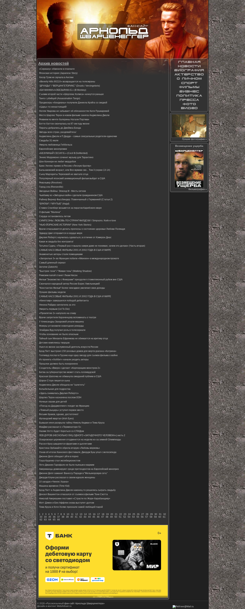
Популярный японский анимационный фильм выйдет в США (72, 178)
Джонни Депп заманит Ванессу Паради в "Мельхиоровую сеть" (73, 473)
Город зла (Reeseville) (51, 187)
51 (120, 517)
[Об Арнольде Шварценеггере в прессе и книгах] (189, 100)
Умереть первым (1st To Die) (54, 309)
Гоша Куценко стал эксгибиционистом (59, 460)
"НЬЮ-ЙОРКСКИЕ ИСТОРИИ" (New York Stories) (65, 224)
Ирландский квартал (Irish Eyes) (56, 418)
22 (120, 514)
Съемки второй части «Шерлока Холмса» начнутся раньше (71, 94)
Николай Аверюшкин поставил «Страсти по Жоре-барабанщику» (74, 498)
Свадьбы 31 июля (48, 140)
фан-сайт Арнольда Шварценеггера (83, 603)
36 (54, 517)
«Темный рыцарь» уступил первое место (61, 410)
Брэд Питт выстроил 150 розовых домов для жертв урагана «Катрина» (77, 351)
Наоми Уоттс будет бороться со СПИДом (61, 431)
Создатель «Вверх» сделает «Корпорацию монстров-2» (69, 368)
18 (103, 514)
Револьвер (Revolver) (50, 182)
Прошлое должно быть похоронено (58, 363)
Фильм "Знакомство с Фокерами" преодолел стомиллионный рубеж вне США (80, 279)
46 (98, 517)
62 (41, 519)
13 (81, 514)
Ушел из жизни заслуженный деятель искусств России (68, 347)
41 (76, 517)
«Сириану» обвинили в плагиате (57, 69)
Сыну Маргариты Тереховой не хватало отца (63, 174)
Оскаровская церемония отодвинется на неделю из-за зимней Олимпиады (80, 439)
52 (124, 517)
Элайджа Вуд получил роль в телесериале (62, 330)
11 (72, 514)
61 (164, 517)
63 (45, 519)
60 (159, 517)
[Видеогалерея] (189, 108)
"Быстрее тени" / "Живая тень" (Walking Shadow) (65, 271)
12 (76, 514)
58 (151, 517)
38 (63, 517)
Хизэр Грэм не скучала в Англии (56, 77)
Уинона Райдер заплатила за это (57, 304)
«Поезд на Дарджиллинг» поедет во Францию (64, 406)
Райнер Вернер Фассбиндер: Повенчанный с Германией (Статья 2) (76, 199)
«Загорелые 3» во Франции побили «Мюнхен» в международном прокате (79, 258)
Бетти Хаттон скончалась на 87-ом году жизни (64, 123)
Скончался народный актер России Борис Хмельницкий (69, 283)
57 (146, 517)
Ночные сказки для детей (53, 401)
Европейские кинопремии (53, 149)
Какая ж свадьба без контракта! (56, 241)
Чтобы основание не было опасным (58, 334)
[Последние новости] (189, 66)
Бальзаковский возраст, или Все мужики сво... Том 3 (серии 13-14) (74, 170)
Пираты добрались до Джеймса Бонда (60, 128)
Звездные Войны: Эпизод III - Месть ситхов (62, 191)
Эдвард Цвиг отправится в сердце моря (60, 233)
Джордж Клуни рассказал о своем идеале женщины (67, 477)
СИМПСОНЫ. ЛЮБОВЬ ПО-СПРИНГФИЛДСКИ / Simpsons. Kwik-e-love (77, 220)
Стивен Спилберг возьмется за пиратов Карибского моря (70, 208)
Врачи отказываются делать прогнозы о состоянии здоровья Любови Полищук (82, 229)
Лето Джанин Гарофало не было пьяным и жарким (66, 464)
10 (68, 514)
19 (107, 514)
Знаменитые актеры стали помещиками (61, 254)
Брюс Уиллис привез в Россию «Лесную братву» (65, 165)
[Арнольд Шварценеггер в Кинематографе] (189, 74)
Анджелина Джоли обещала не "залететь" (62, 384)
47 (102, 517)
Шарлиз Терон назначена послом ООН (60, 397)
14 (85, 514)
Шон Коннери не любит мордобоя (57, 161)
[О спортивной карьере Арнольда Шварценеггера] (189, 83)
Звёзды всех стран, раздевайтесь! (57, 132)
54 (133, 517)
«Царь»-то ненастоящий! (53, 106)
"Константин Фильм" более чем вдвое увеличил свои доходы (72, 288)
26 (138, 514)
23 (125, 514)
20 (111, 514)
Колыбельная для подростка (54, 389)
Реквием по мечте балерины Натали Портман (64, 119)
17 (98, 514)
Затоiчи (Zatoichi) (48, 267)
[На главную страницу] (189, 62)
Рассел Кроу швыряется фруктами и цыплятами (65, 443)
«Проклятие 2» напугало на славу (57, 313)
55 (137, 517)
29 (151, 514)
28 (147, 514)
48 (107, 517)
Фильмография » (197, 189)
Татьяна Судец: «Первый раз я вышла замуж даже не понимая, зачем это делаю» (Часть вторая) (92, 245)
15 (89, 514)
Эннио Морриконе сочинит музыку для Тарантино (66, 157)
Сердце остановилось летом (54, 216)
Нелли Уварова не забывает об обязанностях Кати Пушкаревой (74, 111)
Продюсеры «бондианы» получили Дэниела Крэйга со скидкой (73, 102)
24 (129, 514)
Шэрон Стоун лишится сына (54, 380)
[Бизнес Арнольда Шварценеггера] (189, 91)
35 (49, 517)
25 (133, 514)
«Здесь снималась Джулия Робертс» (59, 393)
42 (80, 517)
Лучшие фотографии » (194, 139)
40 (71, 517)
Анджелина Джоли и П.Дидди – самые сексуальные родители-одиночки (78, 136)
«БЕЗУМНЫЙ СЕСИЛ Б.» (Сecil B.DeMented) (63, 153)
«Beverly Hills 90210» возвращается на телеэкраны (67, 81)
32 (164, 514)
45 (93, 517)
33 (41, 517)
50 (115, 517)
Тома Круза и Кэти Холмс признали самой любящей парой (71, 507)
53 (129, 517)
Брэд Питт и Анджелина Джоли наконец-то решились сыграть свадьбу (77, 490)
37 (58, 517)
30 (155, 514)
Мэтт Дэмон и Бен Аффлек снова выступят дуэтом (66, 502)
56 (142, 517)
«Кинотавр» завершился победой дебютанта (64, 300)
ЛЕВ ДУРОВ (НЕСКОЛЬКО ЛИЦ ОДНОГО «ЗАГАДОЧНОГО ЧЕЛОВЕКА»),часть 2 (82, 435)
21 (116, 514)
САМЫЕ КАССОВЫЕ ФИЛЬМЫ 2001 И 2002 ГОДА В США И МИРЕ (75, 250)
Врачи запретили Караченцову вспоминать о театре (67, 317)
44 (89, 517)
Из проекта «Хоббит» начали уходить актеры (64, 359)
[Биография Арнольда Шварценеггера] (189, 70)
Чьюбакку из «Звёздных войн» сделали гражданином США (71, 195)
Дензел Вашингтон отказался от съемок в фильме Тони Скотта (73, 494)
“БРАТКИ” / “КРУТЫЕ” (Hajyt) (54, 203)
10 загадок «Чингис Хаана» (54, 481)
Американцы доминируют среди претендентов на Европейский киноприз (79, 469)
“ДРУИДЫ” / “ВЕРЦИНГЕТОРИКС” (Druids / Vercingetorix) (69, 85)
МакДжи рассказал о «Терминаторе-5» (60, 427)
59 (155, 517)
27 (142, 514)
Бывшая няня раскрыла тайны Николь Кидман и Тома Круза (72, 422)
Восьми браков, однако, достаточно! (58, 414)
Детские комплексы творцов (54, 342)
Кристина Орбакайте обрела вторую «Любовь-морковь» (69, 448)
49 (111, 517)
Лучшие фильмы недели (52, 292)
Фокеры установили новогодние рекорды (61, 326)
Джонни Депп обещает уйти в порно (58, 456)
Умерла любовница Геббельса (55, 144)
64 (49, 519)
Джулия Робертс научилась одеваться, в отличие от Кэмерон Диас (75, 237)
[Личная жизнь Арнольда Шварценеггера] (189, 79)
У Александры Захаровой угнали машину (61, 321)
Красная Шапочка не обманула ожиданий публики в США (70, 376)
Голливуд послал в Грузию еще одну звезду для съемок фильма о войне (78, 355)
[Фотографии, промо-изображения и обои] (189, 104)
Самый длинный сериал (52, 262)
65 (54, 519)
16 (94, 514)
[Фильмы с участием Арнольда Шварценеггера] (189, 87)
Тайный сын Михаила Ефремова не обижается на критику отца (73, 338)
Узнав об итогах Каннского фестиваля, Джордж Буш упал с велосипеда (77, 452)
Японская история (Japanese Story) (58, 73)
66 (58, 519)
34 (45, 517)
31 (160, 514)
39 (67, 517)
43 (85, 517)
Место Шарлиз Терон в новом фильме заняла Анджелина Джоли (74, 115)
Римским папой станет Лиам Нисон (58, 275)
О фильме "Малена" (50, 212)
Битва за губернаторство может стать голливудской (67, 372)
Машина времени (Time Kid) (54, 486)
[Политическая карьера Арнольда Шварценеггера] (189, 95)
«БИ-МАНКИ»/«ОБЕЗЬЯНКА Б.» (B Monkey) (62, 90)
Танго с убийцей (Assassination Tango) (59, 98)
